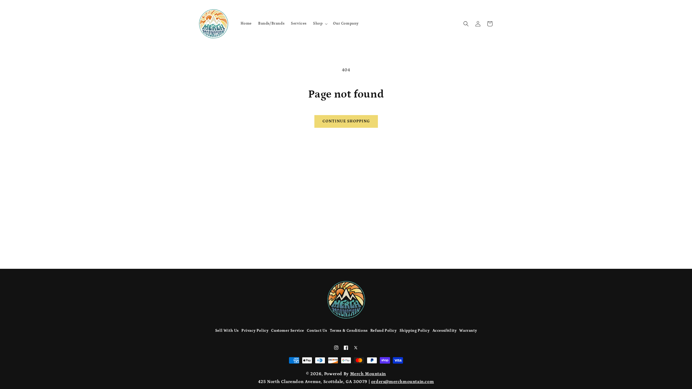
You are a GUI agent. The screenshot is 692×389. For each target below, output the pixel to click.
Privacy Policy (254, 330)
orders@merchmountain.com (402, 381)
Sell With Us (227, 330)
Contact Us (317, 330)
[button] (320, 23)
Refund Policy (383, 330)
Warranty (468, 330)
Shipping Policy (415, 330)
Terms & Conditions (349, 330)
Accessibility (444, 330)
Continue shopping (346, 121)
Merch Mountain (368, 373)
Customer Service (287, 330)
